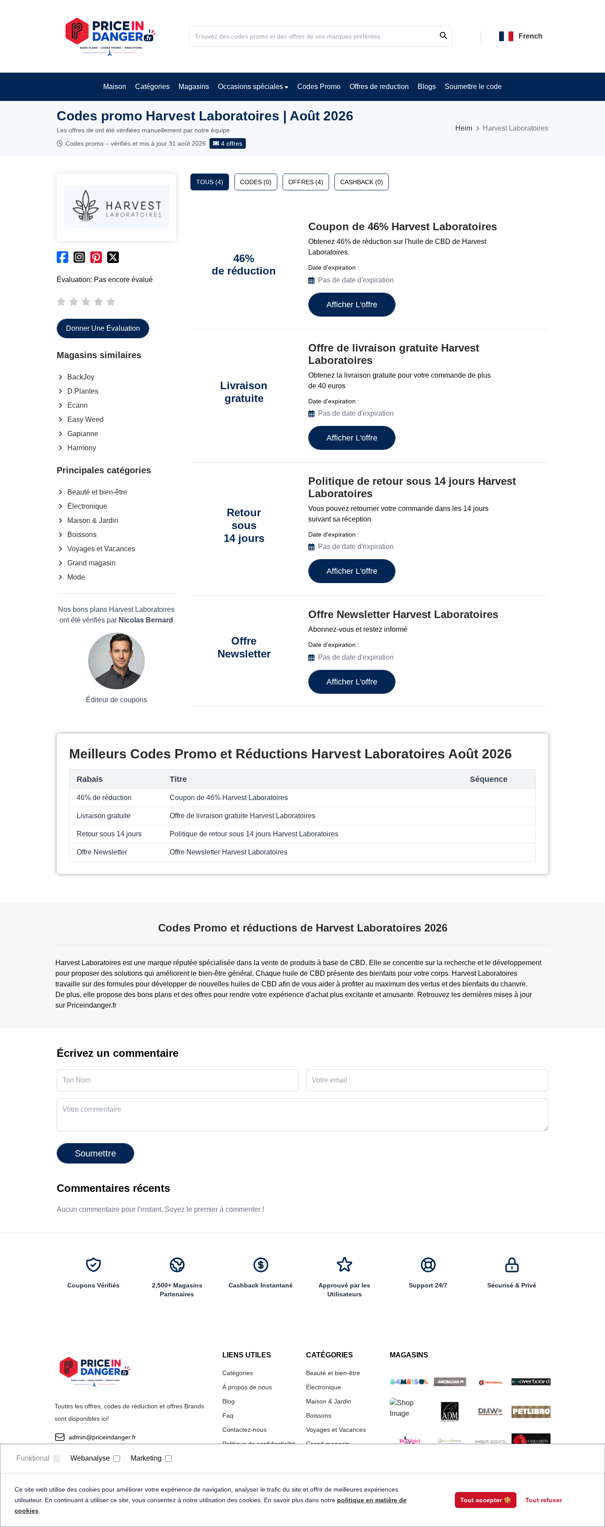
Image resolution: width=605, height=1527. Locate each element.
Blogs (427, 86)
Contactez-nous (244, 1429)
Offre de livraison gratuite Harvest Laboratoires (393, 354)
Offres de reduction (379, 86)
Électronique (87, 506)
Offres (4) (305, 182)
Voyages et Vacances (101, 549)
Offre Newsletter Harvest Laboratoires (403, 614)
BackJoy (80, 377)
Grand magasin (91, 563)
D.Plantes (82, 391)
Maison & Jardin (92, 520)
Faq (227, 1415)
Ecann (77, 405)
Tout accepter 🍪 (485, 1500)
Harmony (81, 448)
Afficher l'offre (351, 304)
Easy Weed (85, 419)
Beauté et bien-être (97, 492)
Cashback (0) (361, 182)
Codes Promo (319, 86)
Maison (114, 86)
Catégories (152, 86)
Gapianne (82, 433)
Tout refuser (543, 1500)
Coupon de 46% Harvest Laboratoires (402, 226)
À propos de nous (247, 1387)
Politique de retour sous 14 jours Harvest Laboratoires (412, 487)
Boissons (82, 534)
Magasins (193, 86)
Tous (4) (209, 182)
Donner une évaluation (103, 328)
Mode (76, 577)
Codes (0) (255, 182)
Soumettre (95, 1153)
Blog (228, 1401)
